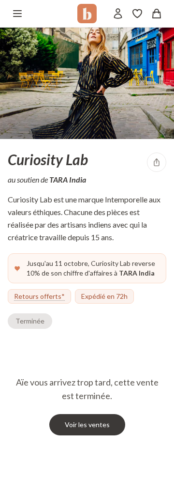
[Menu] (17, 13)
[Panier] (156, 13)
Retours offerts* (39, 296)
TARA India (67, 179)
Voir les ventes (87, 424)
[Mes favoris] (137, 13)
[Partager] (156, 162)
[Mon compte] (118, 13)
